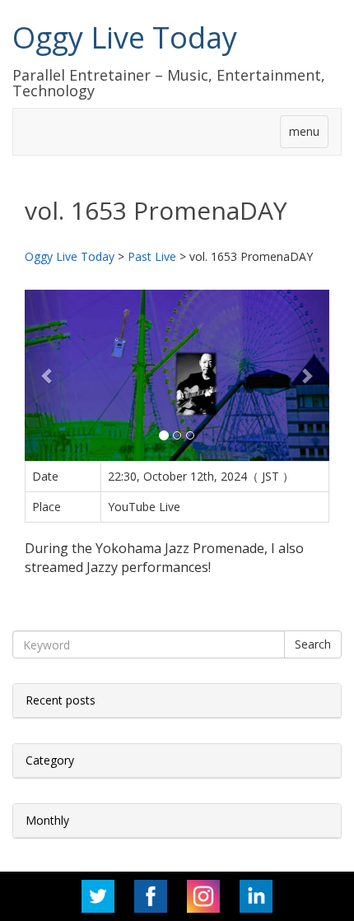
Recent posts (60, 700)
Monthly (47, 820)
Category (50, 760)
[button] (48, 375)
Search (313, 644)
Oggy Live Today (124, 37)
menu (304, 131)
